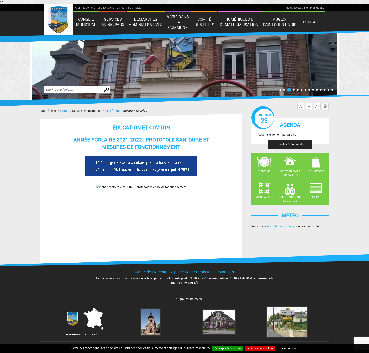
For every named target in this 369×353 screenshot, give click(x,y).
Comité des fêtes (204, 22)
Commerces (316, 171)
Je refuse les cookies (260, 348)
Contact (311, 22)
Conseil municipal (86, 22)
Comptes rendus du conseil (290, 198)
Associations (264, 197)
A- (300, 106)
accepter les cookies (280, 226)
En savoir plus (287, 348)
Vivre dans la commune (178, 22)
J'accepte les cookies (228, 348)
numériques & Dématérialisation (239, 22)
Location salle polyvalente (290, 172)
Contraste (135, 7)
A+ (317, 106)
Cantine (264, 171)
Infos (315, 197)
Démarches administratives (146, 22)
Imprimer (328, 106)
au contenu (88, 7)
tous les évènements (290, 144)
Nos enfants (110, 111)
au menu (122, 7)
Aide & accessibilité (297, 7)
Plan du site (317, 7)
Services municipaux (112, 22)
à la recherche (106, 7)
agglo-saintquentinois (279, 22)
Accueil (64, 111)
